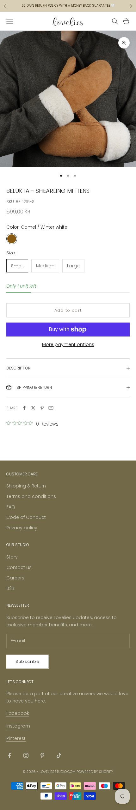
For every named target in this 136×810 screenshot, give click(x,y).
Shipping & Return (26, 486)
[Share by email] (50, 407)
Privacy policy (21, 528)
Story (12, 557)
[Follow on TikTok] (59, 755)
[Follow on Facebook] (9, 755)
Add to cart (68, 310)
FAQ (10, 507)
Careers (15, 578)
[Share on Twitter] (33, 407)
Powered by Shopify (95, 771)
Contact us (19, 567)
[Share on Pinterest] (42, 407)
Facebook (17, 713)
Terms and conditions (31, 496)
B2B (10, 588)
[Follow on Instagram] (26, 755)
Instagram (18, 726)
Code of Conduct (26, 517)
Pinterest (16, 738)
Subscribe (27, 661)
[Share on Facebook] (24, 407)
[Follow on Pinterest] (42, 755)
